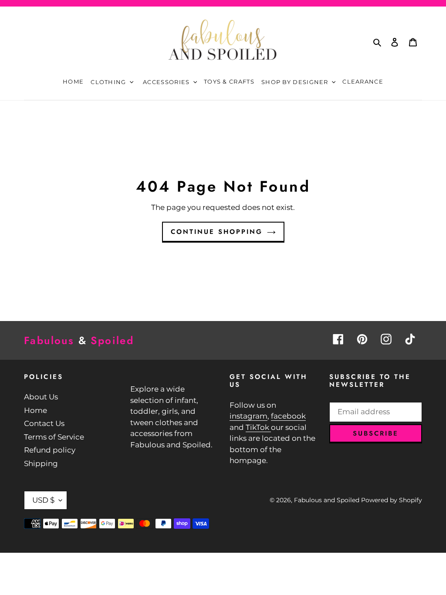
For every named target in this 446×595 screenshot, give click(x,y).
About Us (41, 396)
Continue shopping (217, 232)
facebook (288, 416)
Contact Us (44, 423)
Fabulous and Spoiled (326, 500)
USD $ (43, 500)
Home (35, 410)
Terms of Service (54, 437)
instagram (248, 416)
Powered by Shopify (391, 500)
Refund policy (49, 450)
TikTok (258, 427)
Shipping (41, 463)
